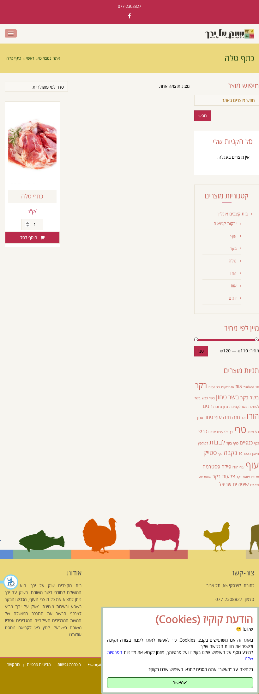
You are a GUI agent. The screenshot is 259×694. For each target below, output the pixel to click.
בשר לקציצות (238, 406)
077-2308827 (129, 6)
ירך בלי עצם (225, 432)
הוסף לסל (28, 237)
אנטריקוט (227, 387)
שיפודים (241, 484)
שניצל (225, 484)
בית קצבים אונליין (233, 214)
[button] (9, 582)
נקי (220, 453)
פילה (226, 466)
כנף (256, 443)
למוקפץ (203, 443)
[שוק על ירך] (229, 33)
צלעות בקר (224, 476)
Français (95, 664)
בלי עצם (214, 387)
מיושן (255, 453)
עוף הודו (238, 467)
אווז (234, 286)
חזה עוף (222, 417)
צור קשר (13, 664)
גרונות (217, 406)
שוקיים (254, 485)
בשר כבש (208, 398)
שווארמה (205, 477)
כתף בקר (232, 443)
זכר (243, 417)
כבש (202, 431)
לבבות (217, 442)
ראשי (30, 58)
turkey (249, 387)
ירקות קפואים (225, 223)
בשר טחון (227, 396)
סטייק (210, 452)
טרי (240, 429)
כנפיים (246, 442)
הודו (233, 273)
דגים (233, 298)
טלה (233, 261)
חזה (236, 417)
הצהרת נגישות (69, 664)
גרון (225, 406)
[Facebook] (129, 16)
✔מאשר (180, 682)
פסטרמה (211, 466)
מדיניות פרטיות (39, 664)
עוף (233, 236)
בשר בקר (249, 397)
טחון (208, 417)
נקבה (230, 452)
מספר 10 (244, 453)
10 (257, 387)
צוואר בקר (243, 477)
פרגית (255, 477)
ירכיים (212, 432)
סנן (201, 351)
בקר (233, 248)
